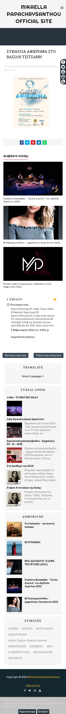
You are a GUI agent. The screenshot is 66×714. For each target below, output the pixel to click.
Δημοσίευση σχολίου (23, 337)
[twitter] (30, 690)
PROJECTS (10, 69)
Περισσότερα (27, 711)
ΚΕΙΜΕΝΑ (36, 646)
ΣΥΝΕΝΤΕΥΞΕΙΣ (19, 652)
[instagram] (35, 690)
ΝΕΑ (37, 66)
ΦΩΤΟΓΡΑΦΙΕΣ (50, 66)
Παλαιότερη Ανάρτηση (48, 355)
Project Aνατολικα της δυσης (24, 487)
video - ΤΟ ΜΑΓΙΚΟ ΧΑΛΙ (22, 397)
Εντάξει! (43, 711)
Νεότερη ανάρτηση (15, 355)
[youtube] (40, 690)
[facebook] (24, 690)
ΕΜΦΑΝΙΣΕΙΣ (26, 66)
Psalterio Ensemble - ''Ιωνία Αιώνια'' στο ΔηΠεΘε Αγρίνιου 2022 (31, 200)
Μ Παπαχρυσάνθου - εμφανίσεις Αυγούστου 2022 (31, 242)
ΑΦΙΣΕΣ (12, 66)
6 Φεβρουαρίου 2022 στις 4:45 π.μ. (30, 330)
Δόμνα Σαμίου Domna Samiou (27, 640)
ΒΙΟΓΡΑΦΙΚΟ (32, 542)
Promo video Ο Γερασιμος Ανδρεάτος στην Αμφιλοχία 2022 (27, 285)
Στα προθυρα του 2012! (20, 466)
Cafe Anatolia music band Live (25, 419)
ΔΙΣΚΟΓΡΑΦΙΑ (17, 634)
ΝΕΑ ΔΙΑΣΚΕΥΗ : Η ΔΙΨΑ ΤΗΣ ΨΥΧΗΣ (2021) (39, 562)
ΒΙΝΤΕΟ (27, 628)
